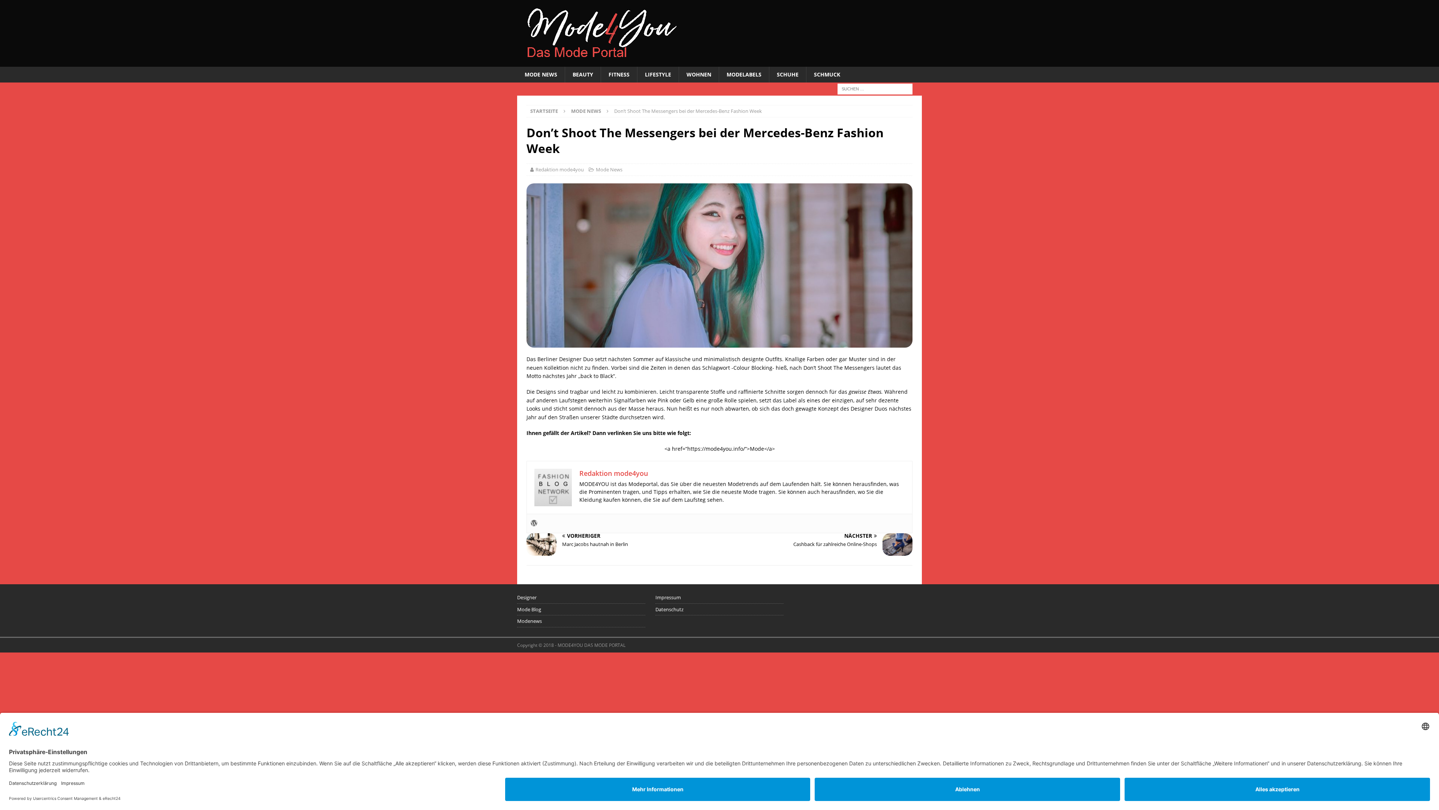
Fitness (619, 74)
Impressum (668, 597)
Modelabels (744, 74)
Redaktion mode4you (560, 169)
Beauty (583, 74)
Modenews (529, 621)
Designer (527, 597)
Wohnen (699, 74)
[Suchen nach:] (875, 88)
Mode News (541, 74)
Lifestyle (658, 74)
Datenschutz (669, 609)
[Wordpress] (534, 523)
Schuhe (788, 74)
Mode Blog (529, 609)
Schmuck (827, 74)
